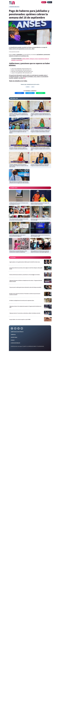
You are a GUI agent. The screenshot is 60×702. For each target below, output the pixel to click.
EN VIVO (43, 2)
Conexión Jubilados (14, 6)
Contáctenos (14, 337)
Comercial (13, 334)
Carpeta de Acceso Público (17, 331)
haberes (27, 86)
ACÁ (24, 78)
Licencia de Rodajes (15, 342)
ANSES (33, 86)
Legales (12, 340)
